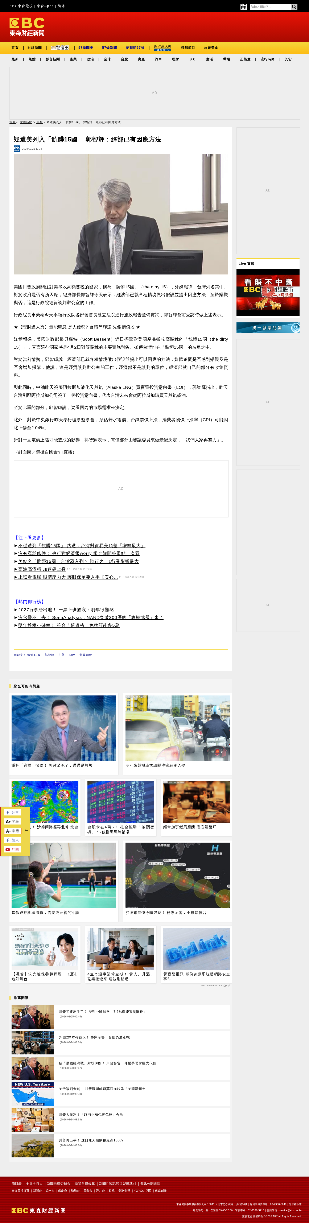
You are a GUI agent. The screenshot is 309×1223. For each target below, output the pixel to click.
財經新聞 (35, 47)
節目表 (17, 1183)
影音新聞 (53, 59)
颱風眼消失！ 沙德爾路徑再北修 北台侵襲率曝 (45, 829)
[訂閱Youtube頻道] (12, 851)
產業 (73, 59)
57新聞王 (85, 47)
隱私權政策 (295, 1204)
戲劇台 (62, 1190)
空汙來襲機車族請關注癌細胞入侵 (155, 765)
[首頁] (26, 26)
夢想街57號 (135, 47)
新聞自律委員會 (58, 1183)
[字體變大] (12, 823)
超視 (112, 1190)
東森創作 (161, 1190)
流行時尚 (268, 59)
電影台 (87, 1190)
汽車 (158, 59)
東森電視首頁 (20, 1190)
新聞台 (37, 1190)
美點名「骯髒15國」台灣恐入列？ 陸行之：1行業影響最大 (78, 561)
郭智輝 (49, 655)
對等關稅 (85, 655)
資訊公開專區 (150, 1183)
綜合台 (50, 1190)
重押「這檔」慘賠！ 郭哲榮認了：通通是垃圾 (52, 765)
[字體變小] (12, 833)
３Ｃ (192, 59)
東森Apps (45, 6)
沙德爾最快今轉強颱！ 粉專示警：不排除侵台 (166, 912)
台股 (124, 59)
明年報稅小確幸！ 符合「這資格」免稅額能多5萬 (69, 625)
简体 (61, 6)
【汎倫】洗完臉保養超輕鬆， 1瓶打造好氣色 (45, 976)
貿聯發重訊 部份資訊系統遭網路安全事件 (196, 976)
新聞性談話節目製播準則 (117, 1183)
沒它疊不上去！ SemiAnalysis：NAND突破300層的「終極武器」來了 (91, 617)
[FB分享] (12, 814)
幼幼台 (75, 1190)
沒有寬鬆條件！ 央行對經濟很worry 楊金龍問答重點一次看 (79, 553)
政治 (90, 59)
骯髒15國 (34, 655)
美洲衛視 (124, 1190)
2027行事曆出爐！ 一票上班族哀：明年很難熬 (66, 609)
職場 (226, 59)
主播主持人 (34, 1183)
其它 (288, 59)
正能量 (245, 59)
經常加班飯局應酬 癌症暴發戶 (190, 827)
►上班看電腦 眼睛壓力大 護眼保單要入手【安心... (66, 577)
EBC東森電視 (21, 6)
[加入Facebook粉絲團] (12, 842)
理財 (175, 59)
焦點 (32, 59)
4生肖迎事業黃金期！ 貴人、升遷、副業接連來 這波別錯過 (120, 976)
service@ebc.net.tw (290, 1210)
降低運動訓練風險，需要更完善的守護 (45, 912)
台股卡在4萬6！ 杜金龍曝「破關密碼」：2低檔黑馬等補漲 (120, 829)
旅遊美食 (211, 47)
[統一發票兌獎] (268, 332)
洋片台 (100, 1190)
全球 (107, 59)
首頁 (15, 47)
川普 (61, 655)
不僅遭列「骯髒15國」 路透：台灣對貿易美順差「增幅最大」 (81, 545)
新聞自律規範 (85, 1183)
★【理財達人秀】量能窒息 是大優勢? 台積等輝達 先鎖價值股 (74, 327)
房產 (141, 59)
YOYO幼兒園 (142, 1190)
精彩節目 (188, 47)
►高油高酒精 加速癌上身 (40, 569)
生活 (209, 59)
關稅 (72, 655)
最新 (15, 59)
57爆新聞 (109, 47)
